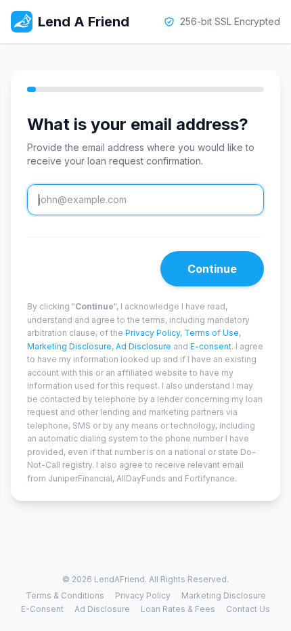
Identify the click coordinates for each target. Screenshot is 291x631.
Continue (212, 269)
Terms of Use (211, 333)
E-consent (210, 346)
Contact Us (248, 609)
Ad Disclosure (143, 346)
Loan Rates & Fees (178, 609)
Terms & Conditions (65, 595)
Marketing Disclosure (69, 346)
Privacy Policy (152, 333)
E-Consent (42, 609)
